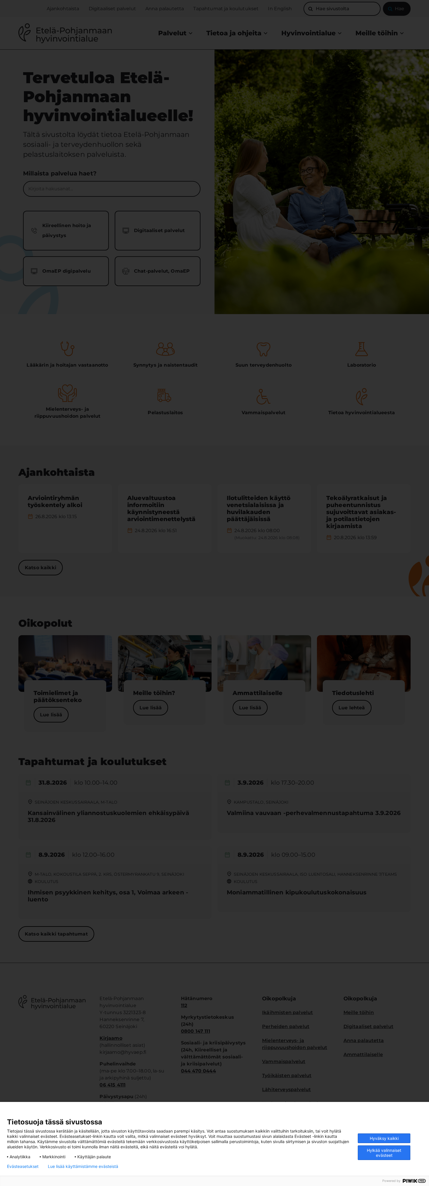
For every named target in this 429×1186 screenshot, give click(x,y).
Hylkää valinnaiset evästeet (384, 1153)
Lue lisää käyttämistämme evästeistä (83, 1166)
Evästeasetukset (23, 1166)
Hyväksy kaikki (384, 1138)
